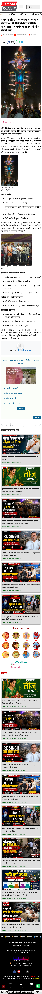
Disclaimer (32, 943)
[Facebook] (14, 971)
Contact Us (23, 943)
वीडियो (31, 987)
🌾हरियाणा (7, 937)
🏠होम (2, 14)
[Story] (10, 984)
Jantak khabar (25, 350)
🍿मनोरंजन (15, 937)
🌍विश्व (36, 937)
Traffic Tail (33, 976)
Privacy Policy (17, 945)
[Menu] (21, 984)
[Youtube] (18, 971)
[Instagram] (27, 971)
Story (10, 987)
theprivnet (35, 978)
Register (26, 945)
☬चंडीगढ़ (12, 14)
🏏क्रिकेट (22, 937)
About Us (15, 943)
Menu (21, 987)
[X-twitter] (23, 971)
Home (8, 943)
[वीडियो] (31, 984)
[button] (9, 42)
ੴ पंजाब (23, 14)
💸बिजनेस (29, 937)
